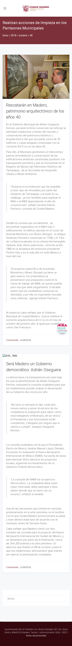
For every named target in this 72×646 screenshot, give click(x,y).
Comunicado (12, 340)
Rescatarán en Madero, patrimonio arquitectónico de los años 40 (35, 111)
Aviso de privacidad (36, 635)
